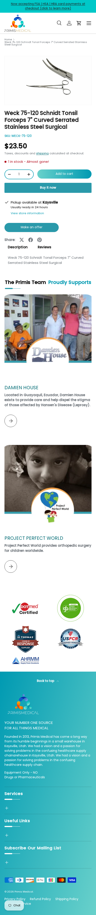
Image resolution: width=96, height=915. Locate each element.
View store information (27, 213)
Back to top (46, 681)
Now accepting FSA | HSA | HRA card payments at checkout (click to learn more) (48, 6)
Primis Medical (24, 891)
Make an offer (32, 228)
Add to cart (64, 174)
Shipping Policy (66, 899)
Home (8, 39)
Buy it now (48, 187)
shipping (42, 153)
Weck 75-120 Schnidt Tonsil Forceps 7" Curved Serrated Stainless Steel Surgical (45, 43)
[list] (48, 80)
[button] (79, 23)
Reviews (44, 247)
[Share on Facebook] (30, 239)
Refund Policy (40, 899)
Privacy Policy (14, 899)
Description (18, 247)
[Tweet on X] (21, 239)
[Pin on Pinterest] (39, 239)
